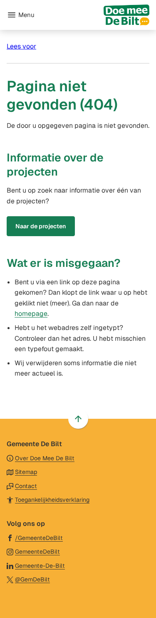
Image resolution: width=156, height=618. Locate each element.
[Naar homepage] (95, 15)
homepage (31, 313)
